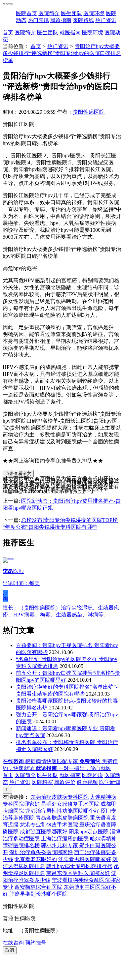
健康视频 (87, 782)
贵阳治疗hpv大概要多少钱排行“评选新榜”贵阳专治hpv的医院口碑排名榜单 (62, 53)
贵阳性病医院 (88, 112)
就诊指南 (60, 20)
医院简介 (49, 13)
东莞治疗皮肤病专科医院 (59, 797)
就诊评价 (64, 782)
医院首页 (26, 13)
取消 (9, 950)
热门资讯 (38, 20)
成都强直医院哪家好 (43, 831)
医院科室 (42, 782)
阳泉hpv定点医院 (88, 831)
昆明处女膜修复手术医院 (70, 804)
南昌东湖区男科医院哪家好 (78, 873)
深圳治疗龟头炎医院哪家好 (41, 852)
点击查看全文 (18, 473)
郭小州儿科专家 (59, 845)
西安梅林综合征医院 (38, 887)
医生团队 (71, 13)
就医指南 (70, 32)
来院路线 (83, 20)
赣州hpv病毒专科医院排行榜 (79, 866)
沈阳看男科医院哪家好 (84, 859)
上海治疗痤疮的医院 (65, 838)
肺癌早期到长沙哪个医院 (38, 894)
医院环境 (93, 13)
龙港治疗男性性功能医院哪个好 (62, 811)
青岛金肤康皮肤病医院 (62, 818)
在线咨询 (5, 595)
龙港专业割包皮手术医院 (49, 824)
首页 (8, 32)
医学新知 (109, 782)
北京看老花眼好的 (36, 859)
